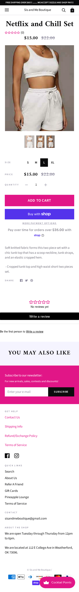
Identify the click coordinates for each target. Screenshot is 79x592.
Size (8, 162)
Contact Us (12, 417)
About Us (11, 478)
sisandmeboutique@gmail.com (26, 518)
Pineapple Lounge (17, 497)
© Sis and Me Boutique (38, 570)
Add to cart (39, 200)
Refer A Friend (14, 484)
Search (9, 471)
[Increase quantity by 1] (45, 184)
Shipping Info (13, 426)
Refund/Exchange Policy (21, 436)
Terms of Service (16, 445)
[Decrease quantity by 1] (26, 184)
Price (9, 174)
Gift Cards (11, 491)
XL (52, 162)
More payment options (39, 223)
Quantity (12, 184)
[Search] (64, 10)
